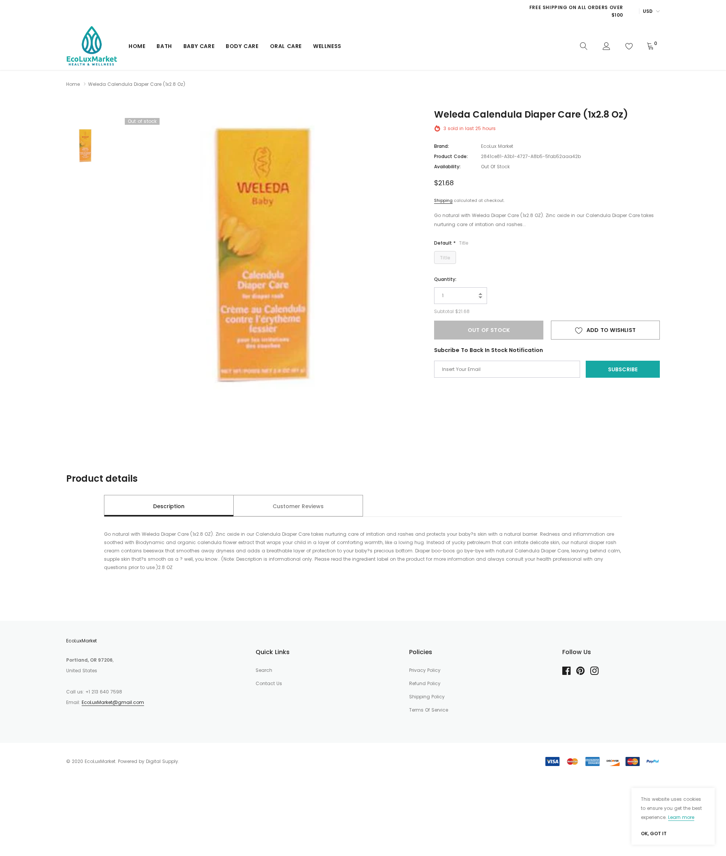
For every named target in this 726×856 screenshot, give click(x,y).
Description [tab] (169, 506)
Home (137, 46)
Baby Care (198, 46)
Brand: (441, 146)
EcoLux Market (497, 146)
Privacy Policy (425, 670)
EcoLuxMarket (81, 640)
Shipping (443, 200)
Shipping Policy (427, 696)
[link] (584, 46)
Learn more (681, 817)
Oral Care (286, 46)
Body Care (242, 46)
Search (264, 670)
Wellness (327, 46)
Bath (164, 46)
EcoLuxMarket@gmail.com (113, 702)
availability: (447, 166)
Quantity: (445, 279)
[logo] (91, 46)
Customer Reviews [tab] (298, 506)
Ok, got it (654, 833)
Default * (451, 243)
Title (445, 257)
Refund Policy (425, 683)
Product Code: (451, 156)
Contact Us (269, 683)
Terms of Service (428, 710)
